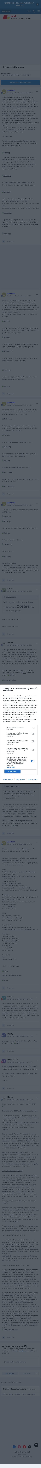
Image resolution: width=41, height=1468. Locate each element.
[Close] (37, 689)
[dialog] (20, 734)
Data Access (20, 779)
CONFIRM (12, 771)
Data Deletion (8, 779)
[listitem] (20, 728)
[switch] (32, 734)
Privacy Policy (33, 779)
